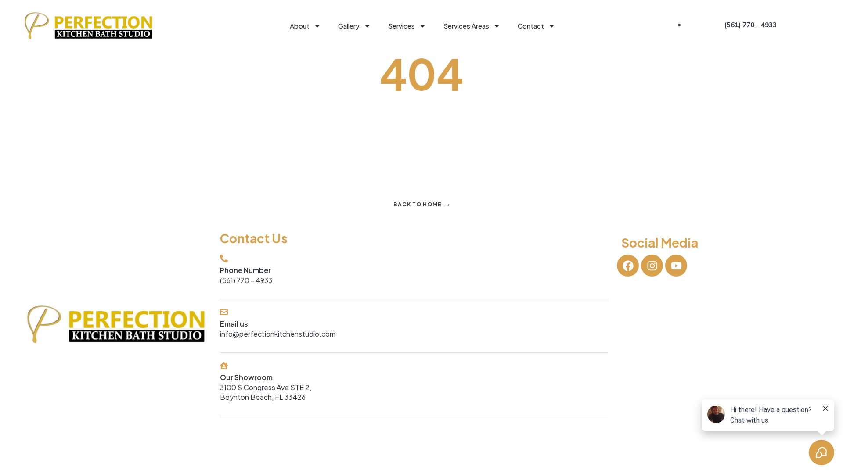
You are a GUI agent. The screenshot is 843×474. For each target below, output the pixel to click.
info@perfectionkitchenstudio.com (277, 333)
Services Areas (466, 26)
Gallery (349, 26)
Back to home (417, 204)
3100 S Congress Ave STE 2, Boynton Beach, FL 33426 (265, 392)
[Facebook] (628, 265)
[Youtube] (676, 265)
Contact (531, 26)
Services (401, 26)
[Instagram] (652, 265)
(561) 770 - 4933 (246, 280)
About (300, 26)
